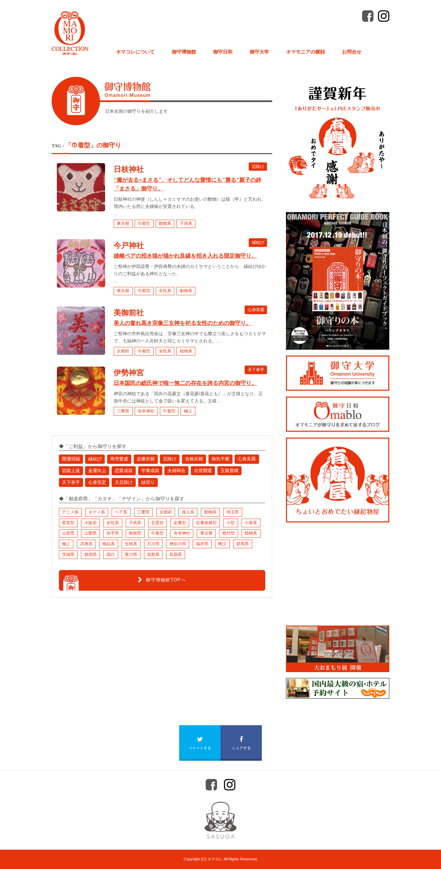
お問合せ (351, 51)
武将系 (86, 543)
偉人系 (188, 512)
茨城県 (68, 554)
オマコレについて (135, 51)
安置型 (157, 522)
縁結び (258, 242)
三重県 (123, 411)
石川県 (153, 543)
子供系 (186, 223)
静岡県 (90, 554)
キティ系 (97, 512)
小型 (230, 522)
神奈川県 (178, 543)
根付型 (228, 533)
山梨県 (90, 533)
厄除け (258, 166)
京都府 (123, 351)
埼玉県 (232, 512)
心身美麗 (256, 309)
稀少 (222, 543)
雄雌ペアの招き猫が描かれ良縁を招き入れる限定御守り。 (185, 256)
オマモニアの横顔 (305, 51)
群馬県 (242, 543)
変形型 (68, 522)
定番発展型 (206, 522)
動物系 (165, 223)
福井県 (202, 543)
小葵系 (251, 522)
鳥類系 (176, 554)
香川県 (131, 554)
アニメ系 (70, 512)
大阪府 (90, 522)
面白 (110, 554)
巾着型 (144, 223)
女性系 (165, 290)
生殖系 (131, 543)
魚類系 (153, 554)
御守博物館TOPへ (166, 579)
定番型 (180, 522)
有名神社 (146, 411)
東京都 (123, 223)
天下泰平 (256, 369)
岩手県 (112, 533)
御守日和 (223, 51)
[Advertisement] (103, 654)
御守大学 (259, 51)
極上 (188, 411)
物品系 (108, 543)
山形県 (68, 533)
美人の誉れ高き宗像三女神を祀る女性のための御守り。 (183, 323)
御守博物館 (184, 51)
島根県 (135, 533)
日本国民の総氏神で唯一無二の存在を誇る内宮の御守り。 (185, 383)
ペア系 (121, 512)
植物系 (186, 351)
